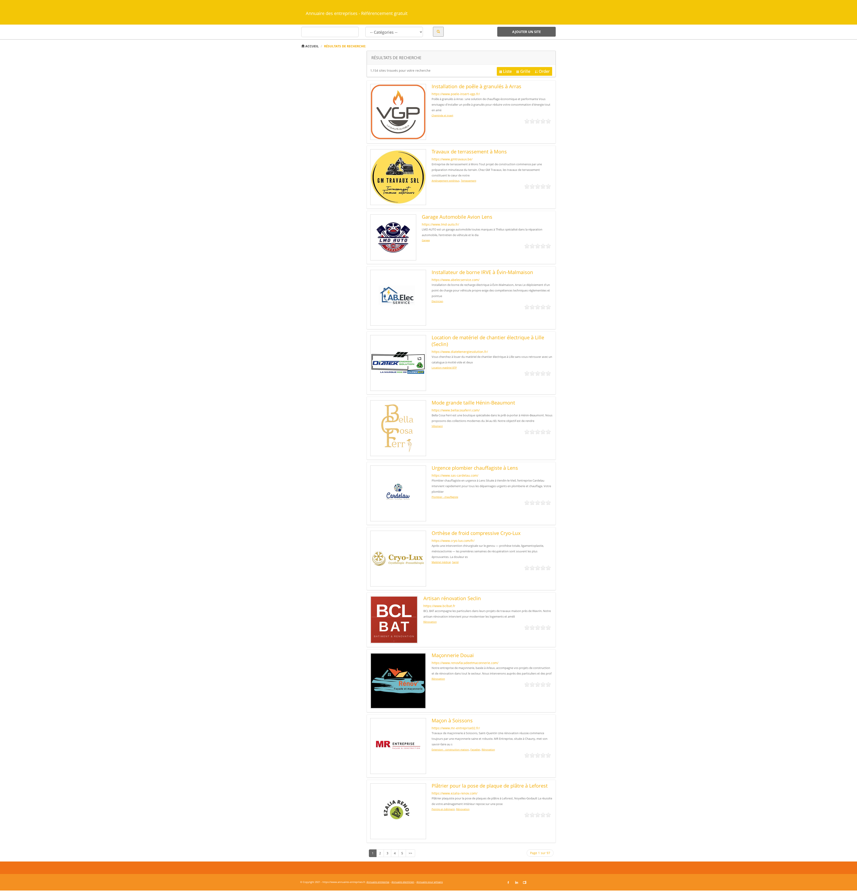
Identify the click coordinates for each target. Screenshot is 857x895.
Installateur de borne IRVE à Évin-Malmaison (482, 272)
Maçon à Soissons (452, 720)
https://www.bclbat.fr (439, 606)
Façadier (475, 749)
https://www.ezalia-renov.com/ (454, 793)
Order (544, 71)
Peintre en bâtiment (443, 809)
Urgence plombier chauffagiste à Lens (475, 467)
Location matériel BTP (444, 367)
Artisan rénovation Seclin (452, 598)
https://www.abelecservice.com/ (455, 280)
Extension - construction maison (450, 749)
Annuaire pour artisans (429, 882)
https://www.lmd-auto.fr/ (440, 224)
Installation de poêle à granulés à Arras (476, 86)
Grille (525, 71)
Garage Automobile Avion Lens (457, 216)
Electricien (437, 301)
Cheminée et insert (442, 115)
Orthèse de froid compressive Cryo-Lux (476, 533)
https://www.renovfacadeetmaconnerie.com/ (465, 663)
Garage (426, 240)
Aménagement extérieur (445, 180)
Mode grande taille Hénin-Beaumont (473, 402)
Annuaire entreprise (377, 882)
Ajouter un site (526, 31)
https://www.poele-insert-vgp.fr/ (456, 94)
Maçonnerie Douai (453, 655)
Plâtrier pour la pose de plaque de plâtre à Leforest (490, 785)
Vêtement (437, 426)
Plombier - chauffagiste (445, 497)
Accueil (311, 46)
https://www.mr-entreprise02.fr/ (456, 728)
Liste (507, 71)
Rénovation (430, 621)
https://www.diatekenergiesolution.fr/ (460, 352)
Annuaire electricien (402, 882)
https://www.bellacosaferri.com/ (456, 410)
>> (410, 853)
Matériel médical (441, 562)
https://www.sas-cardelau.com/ (455, 475)
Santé (455, 562)
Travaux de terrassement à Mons (469, 151)
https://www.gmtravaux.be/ (452, 159)
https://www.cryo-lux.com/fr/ (453, 541)
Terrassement (468, 180)
